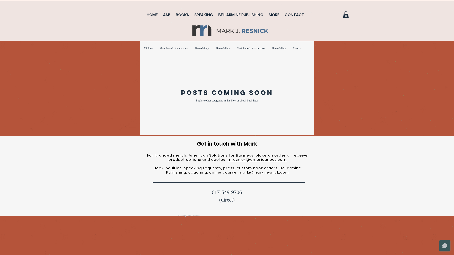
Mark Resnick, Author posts (174, 48)
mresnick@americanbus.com (257, 159)
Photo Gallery (202, 48)
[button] (346, 14)
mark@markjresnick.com (264, 172)
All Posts (148, 48)
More (295, 48)
